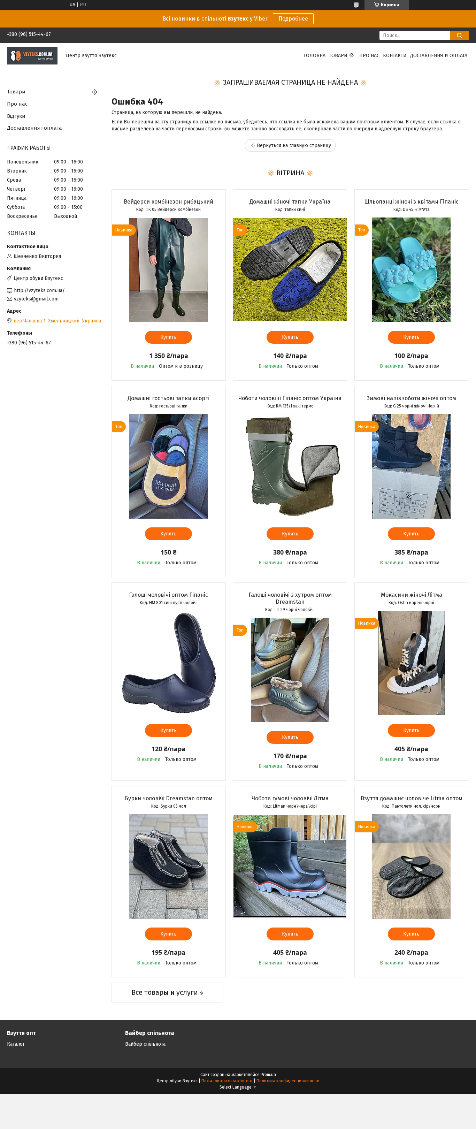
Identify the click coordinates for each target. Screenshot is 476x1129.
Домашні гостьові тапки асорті (168, 398)
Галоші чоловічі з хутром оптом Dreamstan (290, 598)
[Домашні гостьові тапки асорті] (168, 466)
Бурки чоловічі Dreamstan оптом (169, 798)
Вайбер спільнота (145, 1044)
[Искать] (459, 35)
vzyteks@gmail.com (36, 299)
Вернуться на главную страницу (294, 145)
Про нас (369, 56)
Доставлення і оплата (34, 128)
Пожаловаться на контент (227, 1080)
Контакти (395, 56)
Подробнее (293, 18)
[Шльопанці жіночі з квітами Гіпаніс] (411, 270)
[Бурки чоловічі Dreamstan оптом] (168, 866)
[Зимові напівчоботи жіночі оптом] (411, 466)
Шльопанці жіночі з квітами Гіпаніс (411, 201)
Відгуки (16, 116)
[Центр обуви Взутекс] (32, 55)
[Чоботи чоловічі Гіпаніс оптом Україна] (290, 466)
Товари (338, 56)
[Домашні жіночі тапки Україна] (290, 270)
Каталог (16, 1044)
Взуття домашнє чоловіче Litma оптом (411, 798)
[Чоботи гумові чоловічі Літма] (290, 866)
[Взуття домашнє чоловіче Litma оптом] (411, 866)
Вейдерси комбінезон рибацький (168, 201)
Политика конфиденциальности (288, 1080)
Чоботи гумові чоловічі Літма (290, 798)
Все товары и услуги (164, 992)
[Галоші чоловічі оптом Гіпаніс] (168, 663)
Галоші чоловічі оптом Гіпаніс (168, 595)
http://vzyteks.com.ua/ (39, 290)
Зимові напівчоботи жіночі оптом (411, 398)
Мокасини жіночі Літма (411, 595)
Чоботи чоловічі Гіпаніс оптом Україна (289, 398)
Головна (314, 56)
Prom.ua (268, 1074)
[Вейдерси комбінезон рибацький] (168, 270)
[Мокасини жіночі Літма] (411, 663)
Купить (168, 337)
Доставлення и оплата (438, 56)
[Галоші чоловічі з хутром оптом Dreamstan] (290, 670)
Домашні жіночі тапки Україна (289, 201)
